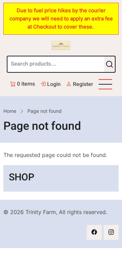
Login (53, 84)
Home (9, 111)
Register (82, 84)
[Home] (61, 45)
